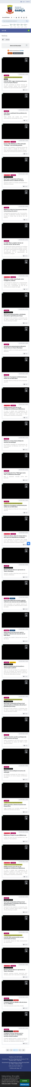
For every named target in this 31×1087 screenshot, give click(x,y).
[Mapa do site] (24, 18)
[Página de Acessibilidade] (26, 18)
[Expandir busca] (27, 45)
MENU (3, 30)
